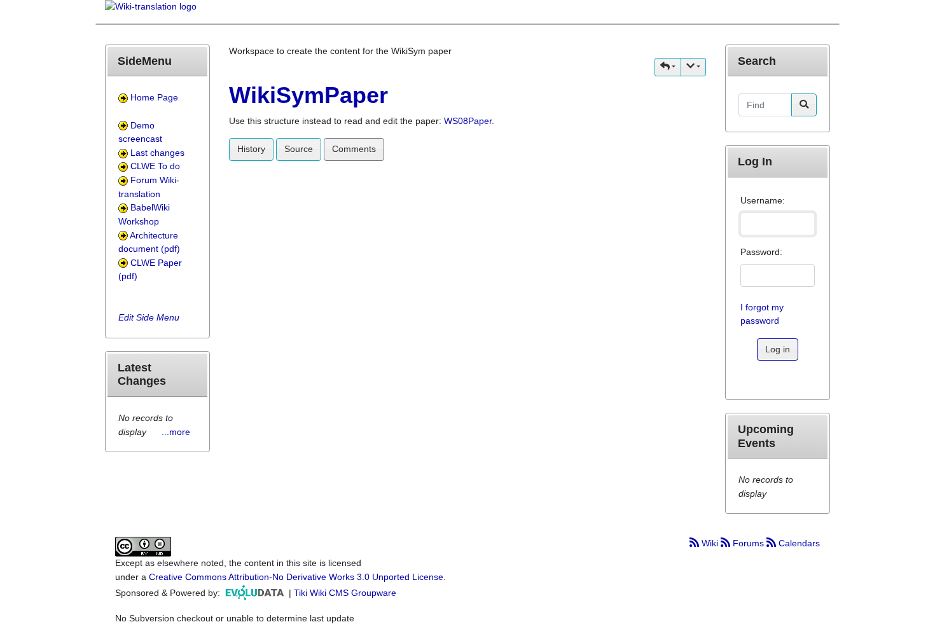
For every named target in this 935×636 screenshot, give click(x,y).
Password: (761, 252)
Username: (762, 200)
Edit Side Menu (148, 317)
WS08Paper (468, 121)
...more (176, 432)
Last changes (157, 153)
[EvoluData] (256, 592)
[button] (667, 67)
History (251, 149)
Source (298, 149)
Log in (777, 349)
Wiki (710, 543)
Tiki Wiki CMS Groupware (345, 592)
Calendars (798, 543)
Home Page (154, 97)
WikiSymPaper (308, 95)
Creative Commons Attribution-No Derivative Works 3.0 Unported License (296, 577)
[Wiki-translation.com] (150, 11)
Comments (354, 149)
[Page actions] (693, 67)
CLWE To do (155, 166)
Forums (748, 543)
